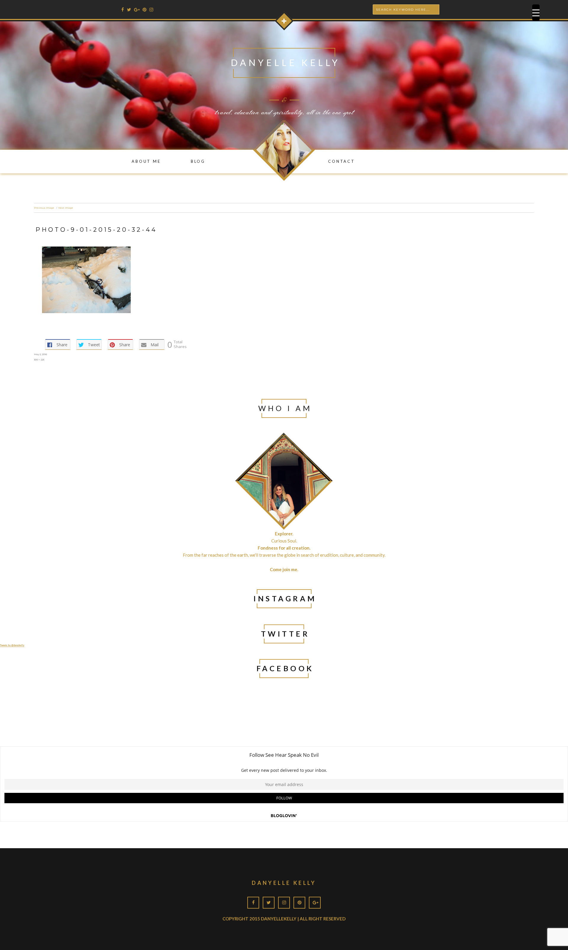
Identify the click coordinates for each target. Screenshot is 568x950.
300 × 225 (39, 359)
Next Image (65, 207)
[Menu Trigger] (536, 12)
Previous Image (44, 207)
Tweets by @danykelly (12, 645)
